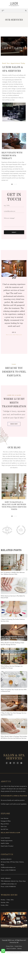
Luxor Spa (13, 417)
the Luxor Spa (14, 454)
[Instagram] (17, 763)
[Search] (25, 10)
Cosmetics (6, 498)
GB (17, 942)
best (11, 461)
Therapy (22, 498)
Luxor (3, 95)
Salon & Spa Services (14, 757)
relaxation (15, 467)
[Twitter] (10, 763)
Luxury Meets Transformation (14, 403)
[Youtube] (21, 763)
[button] (12, 184)
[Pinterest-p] (14, 763)
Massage (14, 498)
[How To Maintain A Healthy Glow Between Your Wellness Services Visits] (14, 486)
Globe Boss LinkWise (17, 952)
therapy (4, 93)
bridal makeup (13, 86)
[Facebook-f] (6, 763)
